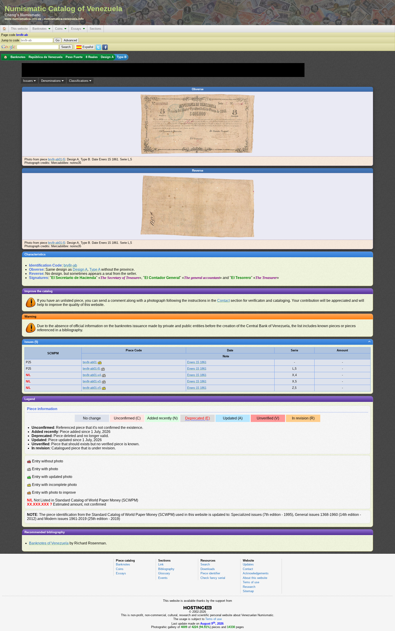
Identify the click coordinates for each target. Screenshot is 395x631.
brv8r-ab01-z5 (92, 388)
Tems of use (251, 582)
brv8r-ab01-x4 (92, 375)
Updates (248, 564)
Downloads (207, 569)
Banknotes (40, 28)
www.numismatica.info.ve (23, 19)
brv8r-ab (70, 265)
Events (163, 578)
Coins (59, 28)
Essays (77, 28)
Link (161, 564)
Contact (223, 300)
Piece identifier (210, 573)
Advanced (70, 40)
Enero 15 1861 (196, 362)
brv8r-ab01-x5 (92, 381)
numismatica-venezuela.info (64, 19)
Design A (80, 269)
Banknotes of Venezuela (49, 543)
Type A (94, 269)
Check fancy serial (212, 578)
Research (249, 587)
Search (205, 564)
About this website (255, 578)
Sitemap (248, 591)
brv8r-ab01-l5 (56, 159)
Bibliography (166, 569)
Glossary (164, 573)
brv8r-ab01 (90, 362)
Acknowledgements (256, 573)
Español (88, 47)
